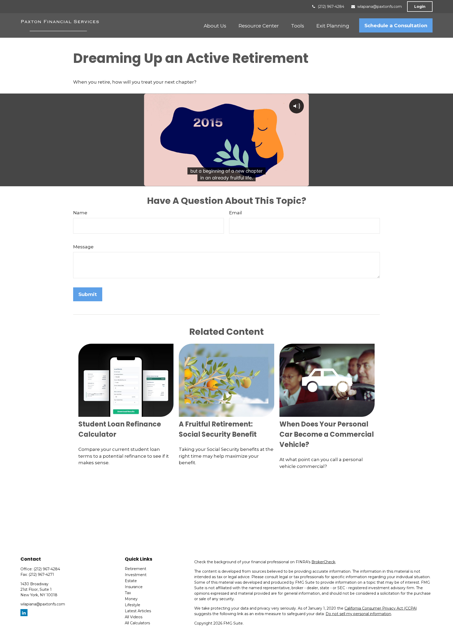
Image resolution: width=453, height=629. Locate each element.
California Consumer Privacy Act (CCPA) (380, 608)
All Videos (133, 617)
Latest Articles (138, 611)
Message (83, 246)
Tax (128, 592)
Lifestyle (132, 605)
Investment (136, 574)
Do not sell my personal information (358, 613)
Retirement (135, 568)
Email (235, 212)
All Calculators (137, 623)
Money (131, 599)
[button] (214, 25)
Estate (131, 580)
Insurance (134, 586)
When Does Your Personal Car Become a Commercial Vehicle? (326, 434)
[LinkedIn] (24, 612)
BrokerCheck (323, 562)
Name (80, 212)
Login (419, 6)
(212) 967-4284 (331, 6)
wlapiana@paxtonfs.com (379, 6)
